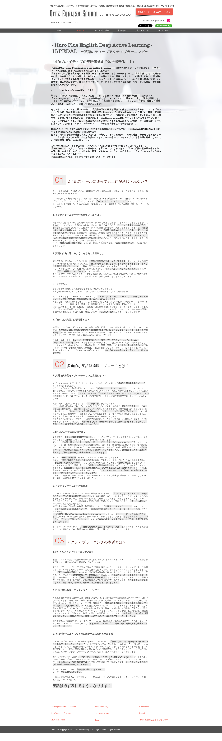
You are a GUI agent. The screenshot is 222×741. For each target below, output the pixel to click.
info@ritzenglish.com (153, 20)
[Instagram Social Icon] (168, 20)
